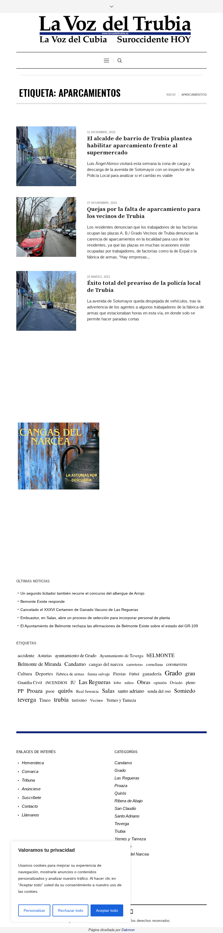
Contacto (30, 806)
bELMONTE (161, 655)
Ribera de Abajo (128, 800)
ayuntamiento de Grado (75, 655)
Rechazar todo (70, 910)
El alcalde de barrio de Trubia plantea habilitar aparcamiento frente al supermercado (139, 145)
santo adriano (131, 691)
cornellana (154, 664)
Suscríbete (31, 797)
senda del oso (159, 691)
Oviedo (176, 682)
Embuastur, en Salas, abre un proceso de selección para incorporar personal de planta (95, 618)
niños (129, 682)
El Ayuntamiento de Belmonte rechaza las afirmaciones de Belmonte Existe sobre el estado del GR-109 (109, 626)
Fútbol (134, 673)
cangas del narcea (106, 664)
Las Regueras (94, 682)
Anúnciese (31, 789)
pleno (190, 682)
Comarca (30, 771)
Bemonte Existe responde (42, 601)
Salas (108, 690)
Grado (173, 673)
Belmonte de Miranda (39, 663)
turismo (79, 700)
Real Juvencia (87, 691)
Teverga (121, 823)
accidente (26, 655)
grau (190, 673)
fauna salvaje (99, 673)
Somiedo (184, 690)
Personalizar (34, 910)
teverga (27, 699)
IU (73, 682)
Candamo (75, 663)
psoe (50, 691)
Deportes (44, 673)
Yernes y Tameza (121, 700)
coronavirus (176, 664)
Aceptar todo (107, 910)
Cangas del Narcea (131, 854)
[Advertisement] (111, 368)
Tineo (45, 700)
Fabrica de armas (70, 673)
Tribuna (28, 780)
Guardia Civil (30, 682)
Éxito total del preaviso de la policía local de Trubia (144, 287)
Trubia (119, 831)
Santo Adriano (126, 816)
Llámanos (30, 815)
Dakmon (128, 930)
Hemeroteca (33, 762)
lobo (117, 682)
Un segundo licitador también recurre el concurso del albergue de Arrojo (82, 593)
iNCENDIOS (56, 682)
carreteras (134, 664)
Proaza (34, 690)
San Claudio (125, 808)
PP (21, 690)
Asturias (45, 656)
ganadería (152, 673)
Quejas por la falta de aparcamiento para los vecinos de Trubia (143, 213)
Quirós (120, 793)
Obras (143, 682)
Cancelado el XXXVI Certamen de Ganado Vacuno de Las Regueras (79, 609)
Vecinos (96, 700)
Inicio (171, 94)
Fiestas (119, 673)
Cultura (25, 673)
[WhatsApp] (131, 911)
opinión (160, 682)
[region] (71, 881)
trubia (61, 699)
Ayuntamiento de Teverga (121, 655)
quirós (65, 690)
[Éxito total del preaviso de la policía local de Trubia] (46, 301)
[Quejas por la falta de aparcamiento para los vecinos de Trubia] (46, 227)
